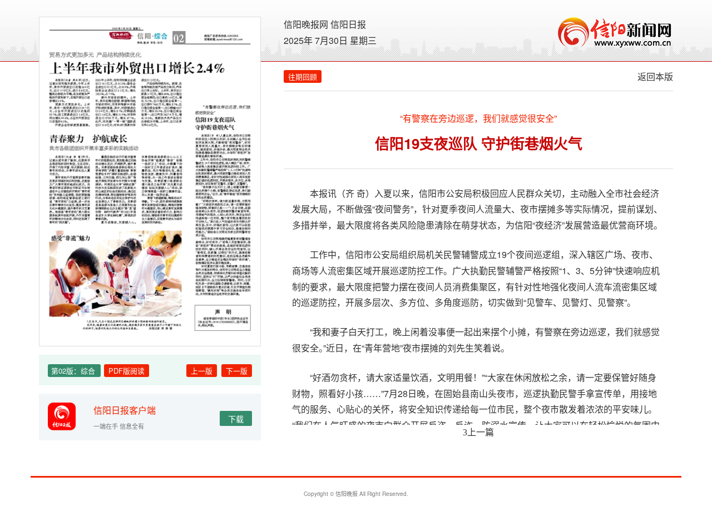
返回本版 (655, 76)
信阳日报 (348, 24)
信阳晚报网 (306, 24)
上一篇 (478, 431)
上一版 (201, 370)
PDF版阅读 (126, 370)
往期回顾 (302, 76)
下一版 (237, 370)
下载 (236, 418)
